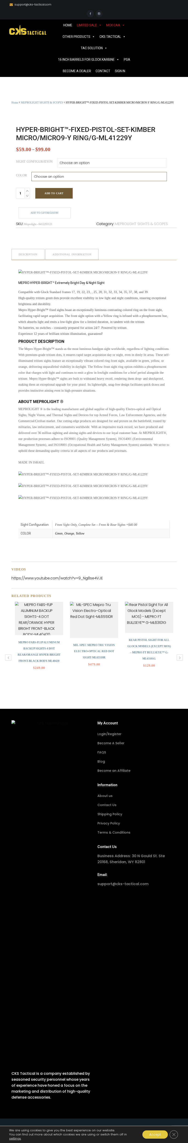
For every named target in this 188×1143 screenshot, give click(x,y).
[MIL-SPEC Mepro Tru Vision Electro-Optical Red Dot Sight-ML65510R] (94, 620)
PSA (127, 59)
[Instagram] (99, 13)
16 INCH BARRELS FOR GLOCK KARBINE (86, 59)
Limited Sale (87, 25)
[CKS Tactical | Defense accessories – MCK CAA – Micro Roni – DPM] (27, 29)
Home (14, 102)
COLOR (21, 175)
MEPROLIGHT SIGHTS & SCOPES (42, 102)
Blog (101, 761)
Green (59, 533)
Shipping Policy (109, 814)
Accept (155, 1134)
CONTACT (103, 71)
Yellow (80, 533)
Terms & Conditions (113, 832)
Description (28, 254)
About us (105, 796)
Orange (69, 533)
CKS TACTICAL (110, 36)
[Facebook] (90, 13)
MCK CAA (113, 25)
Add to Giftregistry (44, 212)
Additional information (72, 254)
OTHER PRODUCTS (76, 36)
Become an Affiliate (113, 770)
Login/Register (109, 734)
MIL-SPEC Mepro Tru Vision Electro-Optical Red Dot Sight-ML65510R (94, 651)
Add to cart (54, 193)
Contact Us (106, 805)
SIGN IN (120, 71)
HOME (67, 25)
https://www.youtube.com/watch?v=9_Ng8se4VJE (57, 578)
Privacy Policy (108, 823)
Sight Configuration (34, 161)
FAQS (101, 752)
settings (15, 1139)
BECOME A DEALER (77, 71)
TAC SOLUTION (92, 48)
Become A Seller (110, 743)
